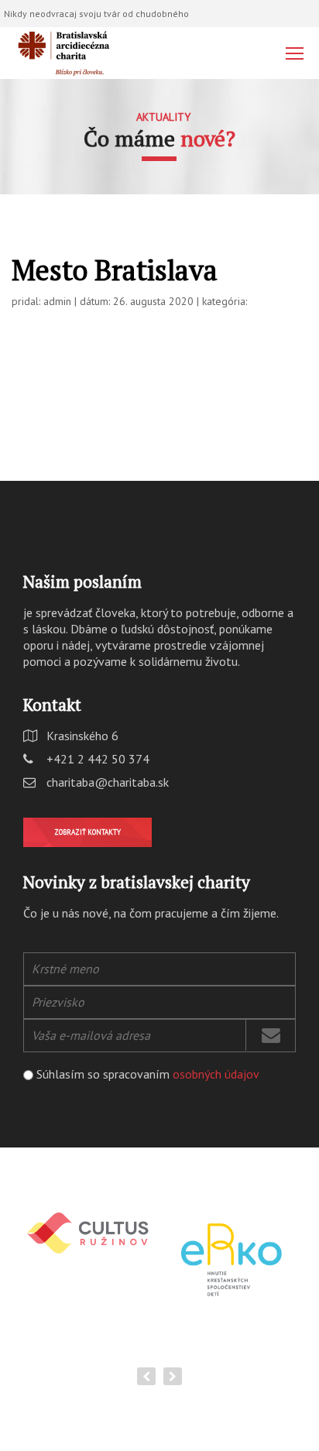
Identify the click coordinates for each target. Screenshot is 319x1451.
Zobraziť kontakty (87, 832)
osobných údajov (216, 1074)
